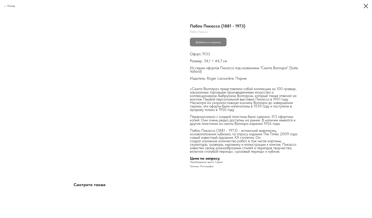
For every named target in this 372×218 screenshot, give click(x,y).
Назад (11, 5)
